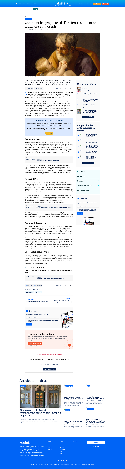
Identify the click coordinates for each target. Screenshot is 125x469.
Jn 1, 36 (40, 233)
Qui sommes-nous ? (48, 464)
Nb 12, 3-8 (41, 187)
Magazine (62, 447)
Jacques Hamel (90, 408)
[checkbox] (26, 320)
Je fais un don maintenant (33, 343)
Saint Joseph (38, 292)
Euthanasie (23, 386)
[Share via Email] (70, 88)
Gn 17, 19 (64, 152)
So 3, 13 (41, 214)
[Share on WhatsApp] (72, 88)
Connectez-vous (54, 364)
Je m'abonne (96, 3)
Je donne (105, 3)
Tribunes (58, 9)
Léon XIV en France (69, 386)
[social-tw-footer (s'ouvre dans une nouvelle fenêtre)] (63, 460)
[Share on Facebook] (63, 88)
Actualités (65, 9)
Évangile (80, 181)
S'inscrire (29, 324)
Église (88, 386)
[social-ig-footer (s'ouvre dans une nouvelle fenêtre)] (66, 460)
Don (61, 451)
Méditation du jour (84, 186)
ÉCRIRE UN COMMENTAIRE (49, 369)
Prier (34, 9)
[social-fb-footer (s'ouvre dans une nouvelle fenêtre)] (61, 460)
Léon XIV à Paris (94, 9)
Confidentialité (91, 464)
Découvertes (78, 9)
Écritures (32, 16)
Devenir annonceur (65, 464)
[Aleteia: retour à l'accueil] (62, 3)
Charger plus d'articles (88, 116)
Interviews (51, 9)
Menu (29, 9)
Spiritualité (86, 9)
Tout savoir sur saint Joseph (33, 271)
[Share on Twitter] (68, 88)
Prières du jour (83, 190)
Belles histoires (43, 9)
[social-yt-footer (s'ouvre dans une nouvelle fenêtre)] (58, 460)
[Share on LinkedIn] (65, 88)
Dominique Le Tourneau (40, 29)
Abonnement (62, 449)
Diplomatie (67, 410)
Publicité (61, 453)
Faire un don (49, 133)
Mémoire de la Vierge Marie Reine (66, 5)
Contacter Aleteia (73, 464)
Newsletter (62, 444)
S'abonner (96, 442)
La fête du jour (83, 176)
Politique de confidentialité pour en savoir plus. (87, 210)
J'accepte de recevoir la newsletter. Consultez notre (43, 321)
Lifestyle (71, 9)
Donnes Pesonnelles (82, 464)
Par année (75, 444)
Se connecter (89, 3)
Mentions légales (57, 464)
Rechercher (35, 3)
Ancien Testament (29, 292)
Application (62, 445)
